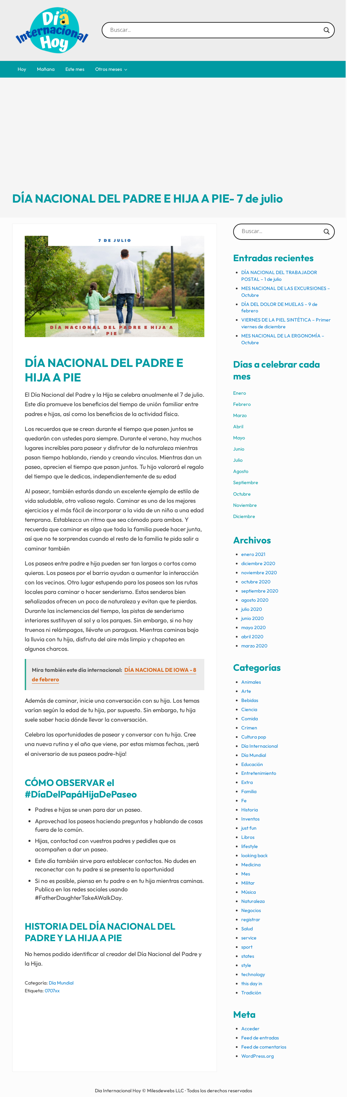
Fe (244, 801)
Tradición (251, 993)
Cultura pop (253, 737)
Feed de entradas (260, 1038)
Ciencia (249, 709)
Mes (245, 874)
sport (246, 947)
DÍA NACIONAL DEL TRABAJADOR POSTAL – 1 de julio (279, 275)
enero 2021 (253, 554)
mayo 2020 (253, 627)
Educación (252, 764)
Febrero (242, 404)
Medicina (251, 865)
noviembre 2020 (259, 573)
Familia (249, 791)
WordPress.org (257, 1056)
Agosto (240, 471)
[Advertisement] (174, 140)
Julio (238, 460)
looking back (254, 855)
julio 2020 (251, 609)
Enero (239, 393)
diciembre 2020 (258, 563)
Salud (247, 929)
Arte (246, 691)
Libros (247, 837)
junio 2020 (252, 618)
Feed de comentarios (263, 1047)
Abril (238, 426)
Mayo (239, 438)
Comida (249, 719)
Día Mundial (61, 983)
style (246, 965)
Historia (249, 810)
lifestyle (249, 846)
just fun (249, 828)
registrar (250, 919)
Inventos (250, 819)
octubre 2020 (255, 582)
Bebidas (249, 700)
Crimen (249, 728)
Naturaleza (253, 901)
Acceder (250, 1029)
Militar (248, 883)
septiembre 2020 (259, 591)
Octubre (242, 494)
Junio (238, 449)
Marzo (240, 415)
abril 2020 (252, 637)
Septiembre (245, 482)
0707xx (52, 991)
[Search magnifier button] (326, 30)
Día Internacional (259, 746)
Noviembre (245, 505)
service (249, 938)
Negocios (251, 910)
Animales (251, 682)
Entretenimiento (258, 773)
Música (248, 892)
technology (253, 974)
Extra (247, 782)
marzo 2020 (254, 646)
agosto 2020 (254, 600)
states (247, 956)
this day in (251, 983)
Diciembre (244, 516)
